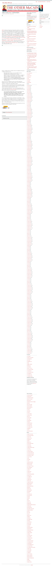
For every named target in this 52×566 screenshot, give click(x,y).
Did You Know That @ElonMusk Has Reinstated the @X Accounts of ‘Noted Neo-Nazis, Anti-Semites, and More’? (32, 32)
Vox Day (28, 429)
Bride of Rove (29, 408)
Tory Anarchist (29, 551)
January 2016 (29, 254)
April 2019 (28, 202)
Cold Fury (28, 409)
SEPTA (3, 30)
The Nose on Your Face (30, 540)
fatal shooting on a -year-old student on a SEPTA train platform (13, 38)
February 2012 (29, 317)
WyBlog (28, 559)
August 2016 (28, 245)
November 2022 (29, 145)
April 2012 (28, 314)
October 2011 (29, 322)
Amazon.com (34, 383)
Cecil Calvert (28, 448)
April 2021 (28, 170)
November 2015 (29, 257)
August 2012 (28, 309)
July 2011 (28, 326)
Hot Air (28, 78)
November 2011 (29, 321)
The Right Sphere (29, 543)
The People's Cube (29, 425)
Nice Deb (28, 492)
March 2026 (28, 92)
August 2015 (28, 261)
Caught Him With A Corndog (30, 447)
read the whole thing (13, 89)
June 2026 (28, 88)
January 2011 (29, 334)
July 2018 (28, 214)
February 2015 (29, 269)
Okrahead (28, 496)
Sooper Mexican (29, 528)
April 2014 (28, 282)
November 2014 (29, 273)
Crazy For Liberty (29, 456)
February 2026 (29, 93)
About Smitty (48, 1)
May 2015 (28, 265)
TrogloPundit (28, 552)
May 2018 (28, 217)
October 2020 (29, 178)
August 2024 (28, 117)
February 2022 (29, 157)
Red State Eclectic (29, 507)
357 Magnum (29, 356)
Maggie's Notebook (29, 364)
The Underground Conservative (31, 547)
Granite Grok (29, 472)
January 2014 (29, 286)
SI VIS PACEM (29, 524)
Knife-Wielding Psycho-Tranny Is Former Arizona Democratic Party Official (31, 64)
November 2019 (29, 193)
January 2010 (29, 350)
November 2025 (29, 97)
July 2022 (28, 150)
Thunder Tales (29, 548)
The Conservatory (29, 424)
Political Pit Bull (29, 503)
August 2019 (28, 197)
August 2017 (28, 229)
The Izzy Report (29, 536)
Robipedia (28, 516)
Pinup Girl (28, 500)
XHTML (41, 27)
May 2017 (28, 233)
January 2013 (29, 302)
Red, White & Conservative (30, 508)
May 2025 (28, 105)
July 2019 (28, 198)
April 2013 (28, 298)
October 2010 (29, 338)
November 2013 (29, 289)
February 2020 (29, 189)
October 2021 (29, 162)
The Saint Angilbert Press (30, 544)
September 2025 (29, 100)
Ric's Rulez (28, 512)
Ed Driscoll (28, 74)
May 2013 (28, 297)
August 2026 (28, 85)
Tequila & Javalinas (29, 532)
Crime (7, 112)
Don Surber (28, 360)
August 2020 (28, 181)
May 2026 (28, 89)
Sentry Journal (29, 523)
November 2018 (29, 209)
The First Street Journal (30, 372)
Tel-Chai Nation (29, 531)
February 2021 (29, 173)
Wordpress (41, 26)
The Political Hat (29, 373)
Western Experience (29, 556)
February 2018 (29, 221)
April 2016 (28, 250)
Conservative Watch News (30, 452)
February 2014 (29, 285)
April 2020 (28, 186)
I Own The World (29, 413)
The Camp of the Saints (30, 369)
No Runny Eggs (29, 417)
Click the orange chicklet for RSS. (31, 48)
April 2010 (28, 346)
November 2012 (29, 305)
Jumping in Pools (29, 479)
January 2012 (29, 318)
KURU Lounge (29, 480)
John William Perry (29, 476)
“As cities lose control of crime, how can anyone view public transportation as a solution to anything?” (13, 40)
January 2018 (29, 222)
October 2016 (29, 242)
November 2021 (29, 161)
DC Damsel (28, 459)
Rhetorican (28, 421)
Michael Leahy (29, 488)
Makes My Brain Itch (29, 483)
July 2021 (28, 166)
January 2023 (29, 142)
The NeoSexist (29, 539)
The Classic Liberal (29, 535)
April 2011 (28, 330)
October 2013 (29, 290)
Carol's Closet (29, 444)
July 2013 (28, 294)
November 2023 (29, 129)
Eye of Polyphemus (29, 467)
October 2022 (29, 146)
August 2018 (28, 213)
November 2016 (29, 241)
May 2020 (28, 185)
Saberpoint (28, 520)
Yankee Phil (28, 560)
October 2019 (29, 194)
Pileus (28, 499)
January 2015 (29, 270)
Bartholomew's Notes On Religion (31, 401)
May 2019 (28, 201)
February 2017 (29, 237)
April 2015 (28, 266)
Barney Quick (29, 400)
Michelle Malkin (29, 82)
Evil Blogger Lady (29, 361)
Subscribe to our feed (42, 18)
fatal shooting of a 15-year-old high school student (13, 36)
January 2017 (29, 238)
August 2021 (28, 165)
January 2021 (29, 174)
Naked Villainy (29, 491)
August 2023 (28, 133)
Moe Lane (28, 416)
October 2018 (29, 210)
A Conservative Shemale (30, 435)
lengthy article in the (12, 42)
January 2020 (29, 190)
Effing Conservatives (29, 463)
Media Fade (28, 487)
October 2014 (29, 274)
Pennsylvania (10, 112)
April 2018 (28, 218)
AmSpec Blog (29, 439)
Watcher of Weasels (29, 555)
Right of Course (29, 515)
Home (36, 1)
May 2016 (28, 249)
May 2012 (28, 313)
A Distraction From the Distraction (31, 38)
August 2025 (28, 101)
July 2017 (28, 230)
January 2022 (29, 158)
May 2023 (28, 137)
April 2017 (28, 234)
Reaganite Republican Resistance (31, 504)
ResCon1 (28, 511)
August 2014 (28, 277)
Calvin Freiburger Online (30, 443)
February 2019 (29, 205)
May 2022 (28, 153)
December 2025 (29, 96)
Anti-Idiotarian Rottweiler (30, 397)
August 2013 (28, 293)
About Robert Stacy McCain (42, 1)
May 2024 (28, 121)
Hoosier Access (29, 475)
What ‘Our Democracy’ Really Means (31, 43)
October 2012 (29, 306)
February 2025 (29, 109)
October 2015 (29, 258)
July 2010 (28, 342)
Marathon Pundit (29, 484)
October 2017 (29, 226)
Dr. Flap (28, 460)
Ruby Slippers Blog (29, 519)
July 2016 (28, 246)
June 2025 (28, 104)
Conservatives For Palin (30, 455)
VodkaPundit (28, 428)
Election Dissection (29, 464)
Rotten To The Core (29, 368)
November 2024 (29, 113)
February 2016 (29, 253)
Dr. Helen (28, 412)
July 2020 (28, 182)
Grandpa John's (29, 471)
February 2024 (29, 125)
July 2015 (28, 262)
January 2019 (29, 206)
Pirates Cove (29, 365)
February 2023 (29, 141)
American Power (29, 396)
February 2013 (29, 301)
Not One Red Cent (29, 495)
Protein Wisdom (29, 420)
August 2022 (28, 149)
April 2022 (28, 154)
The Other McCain (7, 2)
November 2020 (29, 177)
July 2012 (28, 310)
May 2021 (28, 169)
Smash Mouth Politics (30, 527)
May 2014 (28, 281)
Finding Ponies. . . (29, 468)
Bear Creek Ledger (29, 404)
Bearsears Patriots (29, 405)
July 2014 (28, 278)
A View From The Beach (30, 357)
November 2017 (29, 225)
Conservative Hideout (30, 451)
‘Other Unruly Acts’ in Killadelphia (10, 12)
